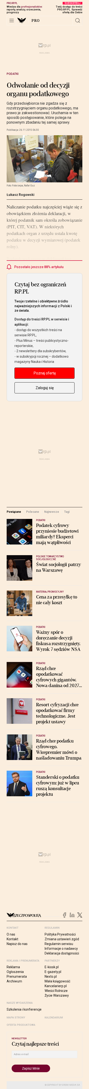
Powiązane (14, 511)
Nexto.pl (51, 976)
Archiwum (14, 981)
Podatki (13, 74)
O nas (11, 934)
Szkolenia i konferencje (24, 1009)
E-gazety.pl (53, 972)
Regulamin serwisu (59, 944)
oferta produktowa (21, 1024)
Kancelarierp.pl (56, 986)
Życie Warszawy (57, 995)
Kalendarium (54, 1017)
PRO (36, 20)
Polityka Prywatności (60, 934)
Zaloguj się (45, 388)
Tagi (67, 511)
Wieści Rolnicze (56, 991)
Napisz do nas (17, 944)
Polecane (32, 511)
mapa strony (16, 1017)
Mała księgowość (57, 981)
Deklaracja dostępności (62, 953)
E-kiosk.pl (52, 967)
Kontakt (12, 939)
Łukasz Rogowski (20, 195)
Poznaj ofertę (44, 373)
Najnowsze (51, 511)
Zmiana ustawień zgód (62, 939)
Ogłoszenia (15, 972)
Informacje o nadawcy (61, 948)
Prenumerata (17, 976)
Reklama (13, 967)
